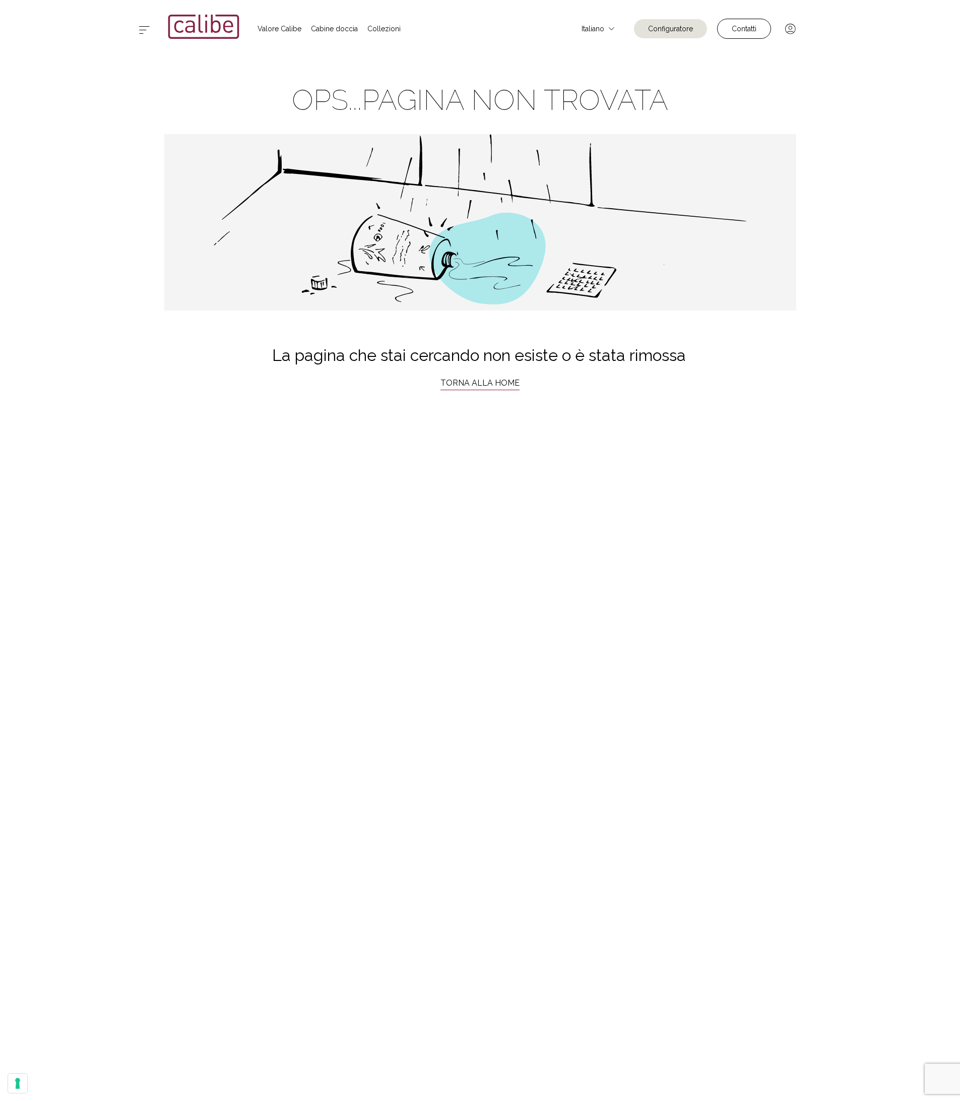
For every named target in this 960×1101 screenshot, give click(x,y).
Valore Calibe (279, 29)
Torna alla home (480, 383)
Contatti (744, 29)
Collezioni (384, 29)
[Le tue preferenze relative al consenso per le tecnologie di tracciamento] (17, 1083)
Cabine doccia (334, 29)
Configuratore (670, 29)
